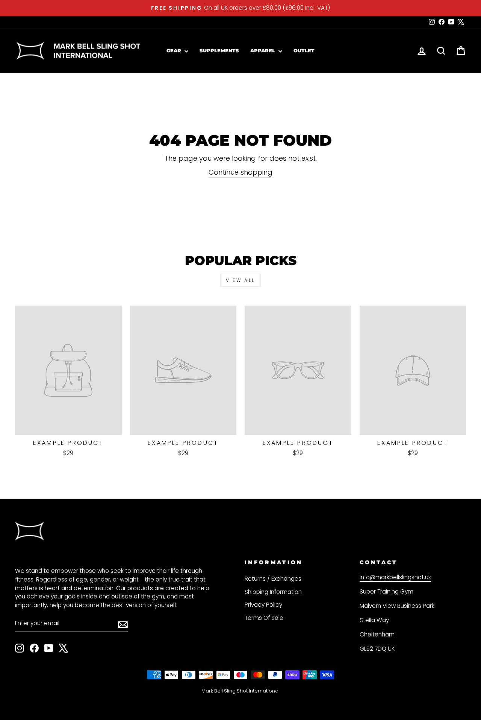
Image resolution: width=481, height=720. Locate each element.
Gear (174, 50)
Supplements (219, 50)
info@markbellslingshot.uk (395, 577)
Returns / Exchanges (273, 579)
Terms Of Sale (264, 618)
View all (240, 280)
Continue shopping (240, 172)
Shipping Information (273, 592)
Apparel (263, 50)
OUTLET (304, 50)
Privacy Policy (263, 605)
